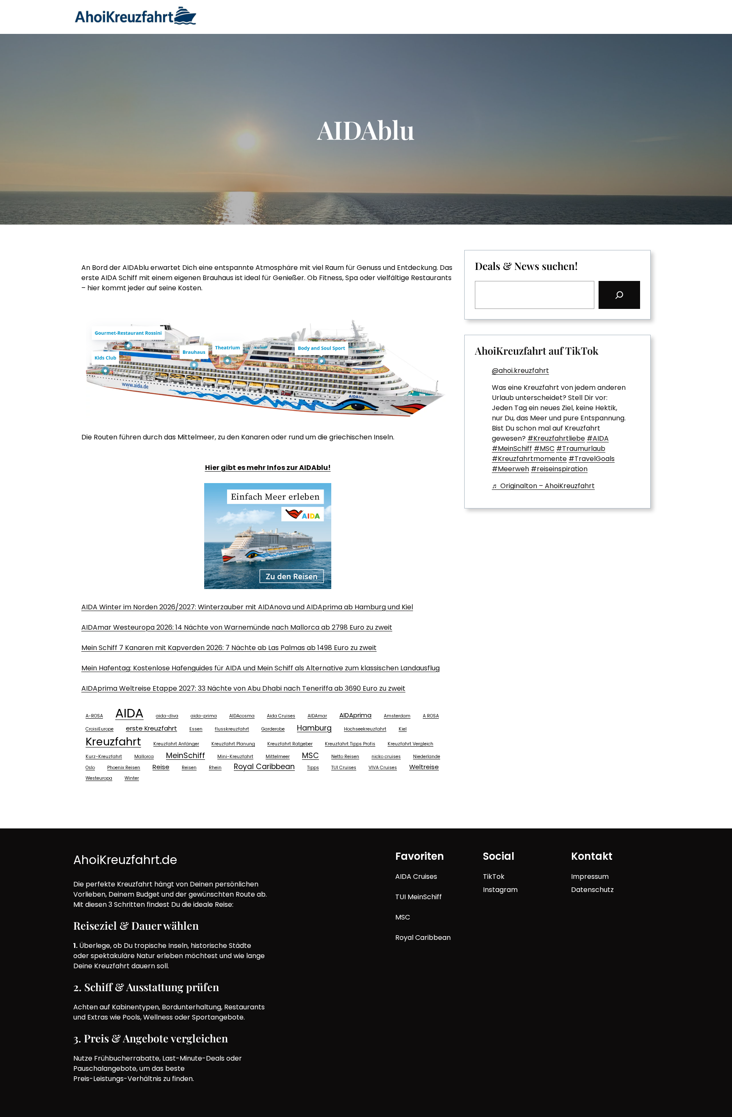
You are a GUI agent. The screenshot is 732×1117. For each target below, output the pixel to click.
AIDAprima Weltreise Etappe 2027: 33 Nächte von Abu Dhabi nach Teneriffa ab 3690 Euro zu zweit (243, 688)
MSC (310, 755)
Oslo (90, 767)
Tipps (313, 767)
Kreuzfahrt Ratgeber (290, 744)
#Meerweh (510, 469)
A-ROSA (94, 716)
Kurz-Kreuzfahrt (104, 756)
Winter (132, 778)
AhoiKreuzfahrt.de (125, 860)
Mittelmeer (278, 756)
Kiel (403, 729)
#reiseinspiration (559, 469)
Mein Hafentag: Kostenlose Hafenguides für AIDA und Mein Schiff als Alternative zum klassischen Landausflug (260, 668)
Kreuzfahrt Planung (233, 744)
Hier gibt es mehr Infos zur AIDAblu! (268, 467)
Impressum (590, 876)
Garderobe (273, 729)
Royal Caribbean (264, 766)
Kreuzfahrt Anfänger (176, 744)
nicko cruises (386, 756)
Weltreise (424, 766)
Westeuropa (99, 778)
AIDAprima (355, 715)
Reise (160, 766)
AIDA (129, 713)
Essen (195, 729)
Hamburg (314, 728)
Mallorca (144, 756)
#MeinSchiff (512, 448)
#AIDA (598, 438)
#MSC (544, 448)
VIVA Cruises (383, 767)
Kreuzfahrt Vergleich (410, 744)
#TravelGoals (591, 459)
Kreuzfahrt (113, 741)
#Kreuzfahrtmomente (529, 459)
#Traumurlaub (580, 448)
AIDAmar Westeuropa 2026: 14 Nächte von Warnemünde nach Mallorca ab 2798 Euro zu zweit (236, 627)
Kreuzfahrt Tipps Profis (350, 744)
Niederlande (426, 756)
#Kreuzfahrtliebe (556, 438)
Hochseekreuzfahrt (365, 729)
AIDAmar (317, 716)
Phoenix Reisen (123, 767)
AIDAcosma (242, 716)
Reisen (189, 767)
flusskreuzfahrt (232, 729)
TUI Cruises (343, 767)
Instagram (500, 890)
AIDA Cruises (416, 876)
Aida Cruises (281, 716)
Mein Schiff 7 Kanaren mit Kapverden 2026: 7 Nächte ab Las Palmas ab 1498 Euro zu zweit (229, 648)
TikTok (494, 876)
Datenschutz (592, 890)
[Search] (619, 295)
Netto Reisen (345, 756)
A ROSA (431, 716)
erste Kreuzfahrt (151, 728)
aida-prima (204, 716)
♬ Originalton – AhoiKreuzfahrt (543, 486)
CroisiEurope (100, 729)
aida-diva (167, 716)
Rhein (215, 767)
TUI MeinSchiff (418, 897)
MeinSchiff (185, 755)
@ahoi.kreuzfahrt (520, 370)
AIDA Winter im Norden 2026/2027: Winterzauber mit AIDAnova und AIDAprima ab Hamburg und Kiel (247, 607)
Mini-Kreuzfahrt (235, 756)
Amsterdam (397, 716)
